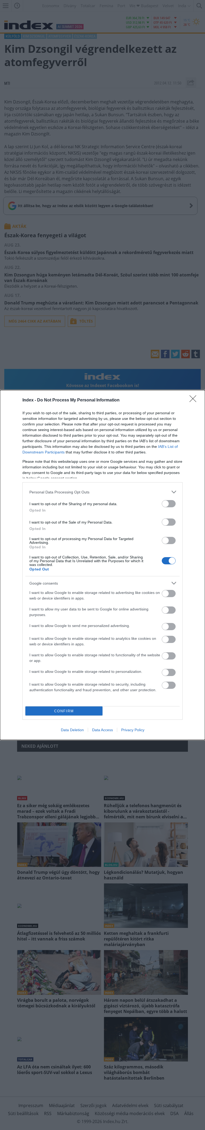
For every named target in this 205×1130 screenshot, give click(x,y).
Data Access (102, 730)
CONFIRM (64, 711)
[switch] (169, 503)
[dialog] (102, 565)
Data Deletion (72, 730)
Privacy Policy (132, 730)
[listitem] (102, 492)
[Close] (195, 400)
